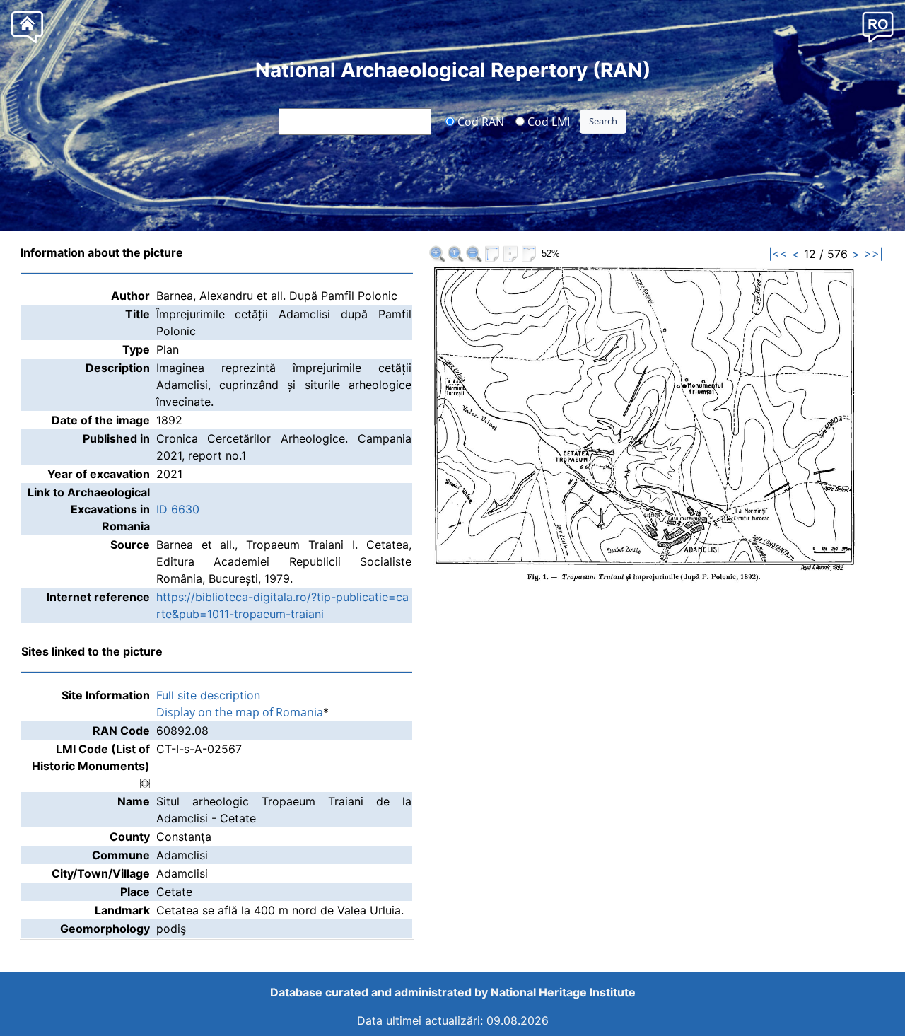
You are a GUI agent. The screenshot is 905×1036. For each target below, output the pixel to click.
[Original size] (455, 253)
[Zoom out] (473, 253)
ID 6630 (177, 509)
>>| (873, 254)
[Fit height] (510, 253)
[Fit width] (528, 253)
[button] (878, 26)
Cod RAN (479, 121)
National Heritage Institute (563, 992)
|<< (778, 254)
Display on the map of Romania (239, 712)
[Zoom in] (436, 253)
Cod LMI (547, 121)
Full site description (208, 695)
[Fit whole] (492, 253)
